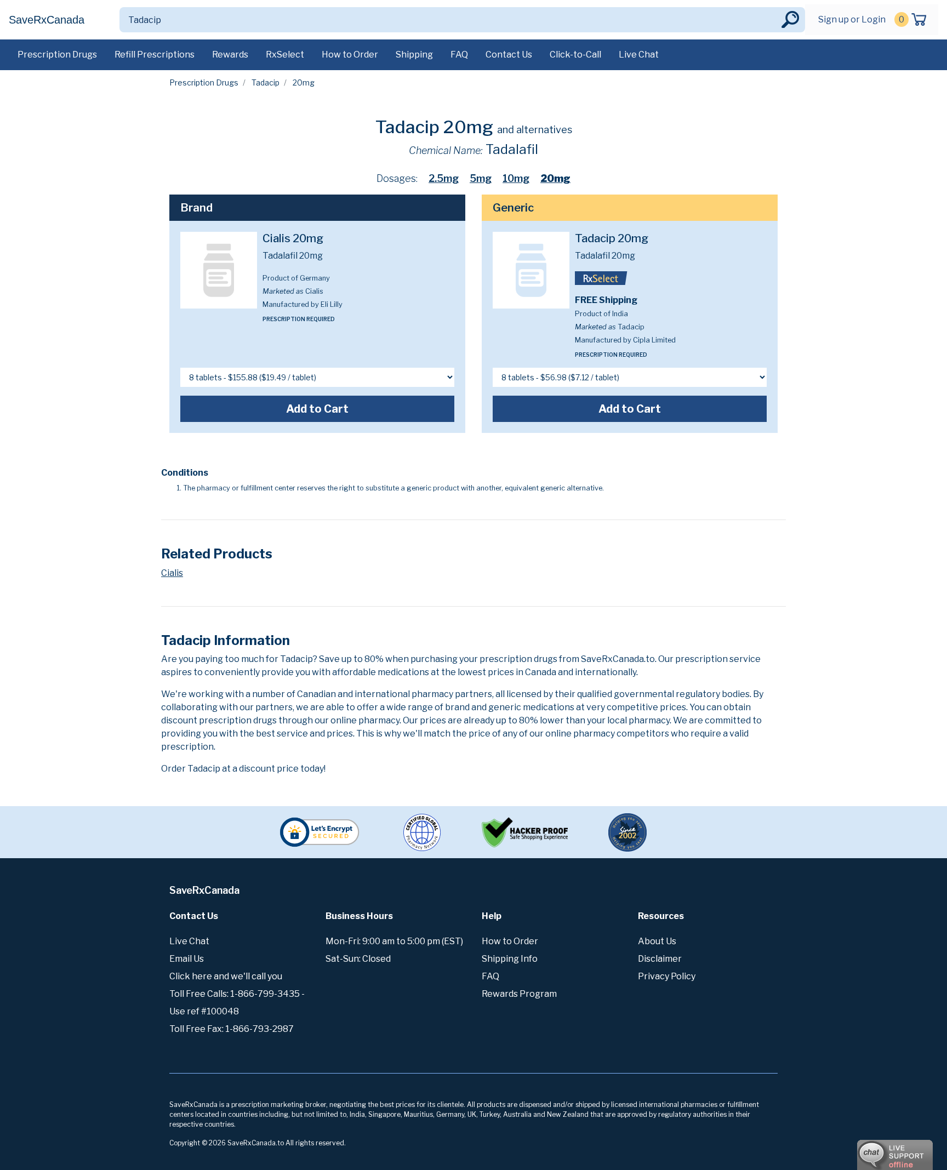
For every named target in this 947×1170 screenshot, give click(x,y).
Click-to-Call (575, 54)
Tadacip (265, 82)
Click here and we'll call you (225, 976)
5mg (481, 178)
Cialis (172, 573)
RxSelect (285, 54)
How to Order (350, 54)
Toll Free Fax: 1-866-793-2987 (231, 1029)
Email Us (186, 959)
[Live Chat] (864, 1149)
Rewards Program (519, 994)
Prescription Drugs (57, 54)
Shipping (414, 54)
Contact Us (509, 54)
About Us (657, 941)
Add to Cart (317, 408)
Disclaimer (660, 959)
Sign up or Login (852, 19)
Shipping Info (510, 959)
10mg (516, 178)
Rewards (230, 54)
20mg (555, 178)
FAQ (459, 54)
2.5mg (444, 178)
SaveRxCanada (46, 20)
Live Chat (639, 54)
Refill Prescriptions (155, 54)
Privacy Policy (666, 976)
